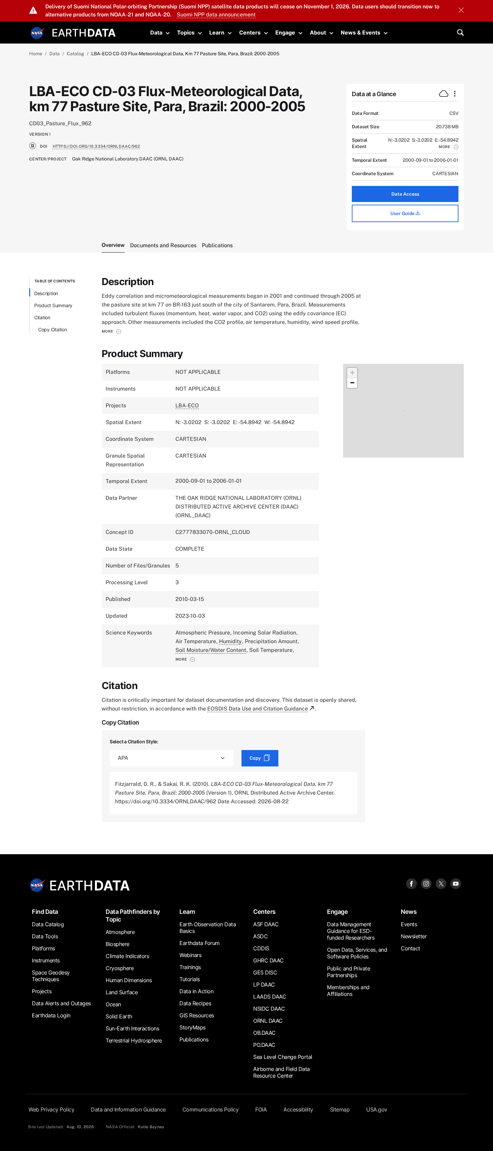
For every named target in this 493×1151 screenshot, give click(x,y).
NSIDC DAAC (269, 1008)
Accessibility (298, 1109)
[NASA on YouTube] (455, 883)
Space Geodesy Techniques (51, 976)
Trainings (190, 967)
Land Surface (122, 992)
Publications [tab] (217, 245)
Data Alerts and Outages (61, 1003)
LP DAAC (264, 984)
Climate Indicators (127, 956)
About (318, 32)
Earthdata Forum (199, 943)
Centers (250, 32)
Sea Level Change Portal (282, 1057)
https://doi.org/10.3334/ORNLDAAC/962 (96, 146)
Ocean (113, 1004)
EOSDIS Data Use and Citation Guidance (257, 708)
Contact (410, 948)
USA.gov (376, 1109)
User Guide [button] (403, 213)
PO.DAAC (264, 1044)
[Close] (461, 10)
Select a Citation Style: (134, 741)
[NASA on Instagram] (426, 883)
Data (156, 32)
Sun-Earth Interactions (132, 1028)
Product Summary (53, 305)
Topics (186, 32)
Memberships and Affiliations (348, 990)
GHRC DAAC (268, 960)
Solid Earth (119, 1016)
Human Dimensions (129, 980)
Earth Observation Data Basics (207, 927)
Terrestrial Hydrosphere (134, 1040)
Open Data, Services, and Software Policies (357, 953)
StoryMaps (192, 1027)
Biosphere (117, 944)
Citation (42, 317)
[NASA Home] (37, 33)
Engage (285, 32)
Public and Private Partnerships (348, 971)
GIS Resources (196, 1015)
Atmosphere (120, 932)
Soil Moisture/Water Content (210, 650)
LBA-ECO (187, 405)
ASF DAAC (265, 924)
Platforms (43, 948)
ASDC (260, 936)
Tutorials (189, 979)
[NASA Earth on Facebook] (411, 883)
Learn (216, 32)
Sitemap (340, 1109)
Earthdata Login (51, 1015)
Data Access (405, 194)
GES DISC (265, 972)
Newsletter (414, 936)
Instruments (46, 960)
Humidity (230, 641)
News (409, 911)
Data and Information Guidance (128, 1109)
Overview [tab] (113, 245)
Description (46, 293)
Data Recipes (195, 1003)
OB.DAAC (264, 1032)
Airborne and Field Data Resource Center (281, 1072)
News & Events (360, 32)
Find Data (45, 911)
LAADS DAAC (269, 996)
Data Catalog (48, 924)
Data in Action (196, 991)
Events (409, 924)
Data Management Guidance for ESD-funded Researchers (350, 931)
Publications (193, 1039)
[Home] (84, 32)
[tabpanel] (246, 549)
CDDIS (261, 948)
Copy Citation (52, 329)
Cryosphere (119, 968)
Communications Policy (210, 1109)
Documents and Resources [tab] (163, 245)
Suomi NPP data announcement (216, 14)
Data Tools (45, 936)
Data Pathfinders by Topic (133, 915)
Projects (41, 991)
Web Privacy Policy (51, 1109)
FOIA (261, 1109)
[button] (448, 147)
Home (35, 53)
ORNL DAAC (268, 1020)
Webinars (190, 955)
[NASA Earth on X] (441, 883)
